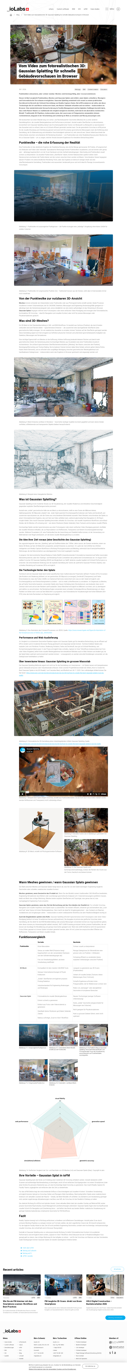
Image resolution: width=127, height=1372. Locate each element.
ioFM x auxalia (28, 1256)
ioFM (85, 9)
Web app (77, 89)
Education (104, 89)
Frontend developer (81, 1342)
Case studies (94, 9)
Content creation (93, 89)
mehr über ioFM (28, 1248)
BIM (73, 9)
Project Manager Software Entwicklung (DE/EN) (88, 1353)
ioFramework (22, 1342)
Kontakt (21, 1358)
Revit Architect (80, 1356)
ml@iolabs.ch (37, 1356)
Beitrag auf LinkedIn (29, 1251)
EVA (20, 1350)
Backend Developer (81, 1345)
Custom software (63, 9)
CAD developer (80, 1347)
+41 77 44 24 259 (38, 1353)
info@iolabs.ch (57, 1356)
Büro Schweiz (39, 1338)
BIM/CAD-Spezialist (81, 1358)
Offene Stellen (80, 1338)
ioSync (51, 9)
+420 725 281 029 (58, 1353)
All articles (117, 1269)
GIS (79, 9)
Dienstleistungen (9, 1347)
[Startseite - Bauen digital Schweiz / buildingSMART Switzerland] (116, 1342)
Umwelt (21, 1356)
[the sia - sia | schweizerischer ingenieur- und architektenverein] (112, 1352)
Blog (17, 15)
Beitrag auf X (27, 1253)
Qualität (6, 1356)
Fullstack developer (81, 1350)
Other (112, 1297)
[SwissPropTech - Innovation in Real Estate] (116, 1347)
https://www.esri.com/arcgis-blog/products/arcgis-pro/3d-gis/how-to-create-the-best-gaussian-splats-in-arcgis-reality (60, 744)
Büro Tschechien (60, 1338)
